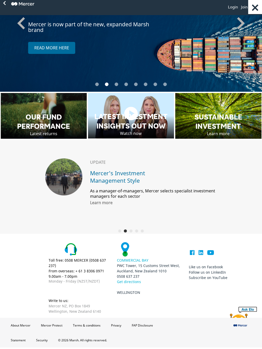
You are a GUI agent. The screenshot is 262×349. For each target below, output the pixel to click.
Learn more (101, 202)
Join (244, 6)
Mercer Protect (51, 325)
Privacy (116, 325)
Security (42, 340)
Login (233, 6)
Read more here (51, 48)
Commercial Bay (132, 260)
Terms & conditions (87, 325)
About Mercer (20, 325)
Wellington (128, 292)
